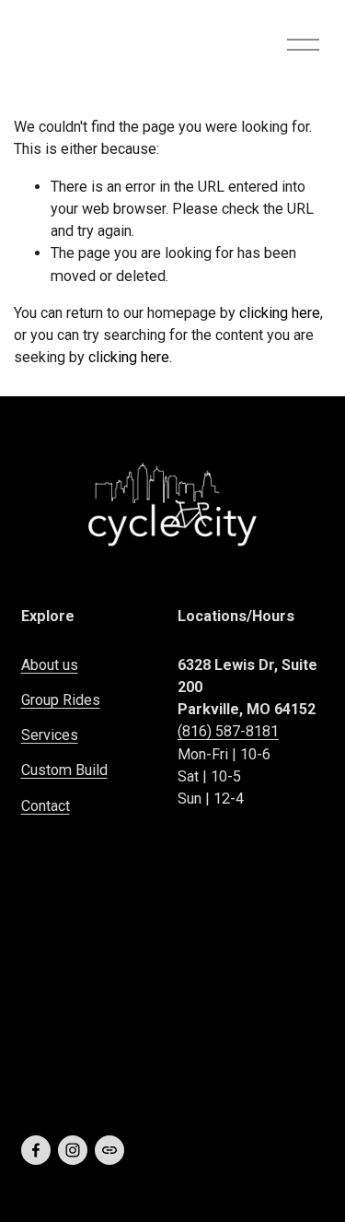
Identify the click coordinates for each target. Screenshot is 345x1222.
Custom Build (64, 770)
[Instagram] (72, 1150)
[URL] (109, 1150)
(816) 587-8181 (228, 731)
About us (49, 665)
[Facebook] (36, 1150)
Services (49, 735)
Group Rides (60, 700)
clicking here (279, 313)
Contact (45, 806)
